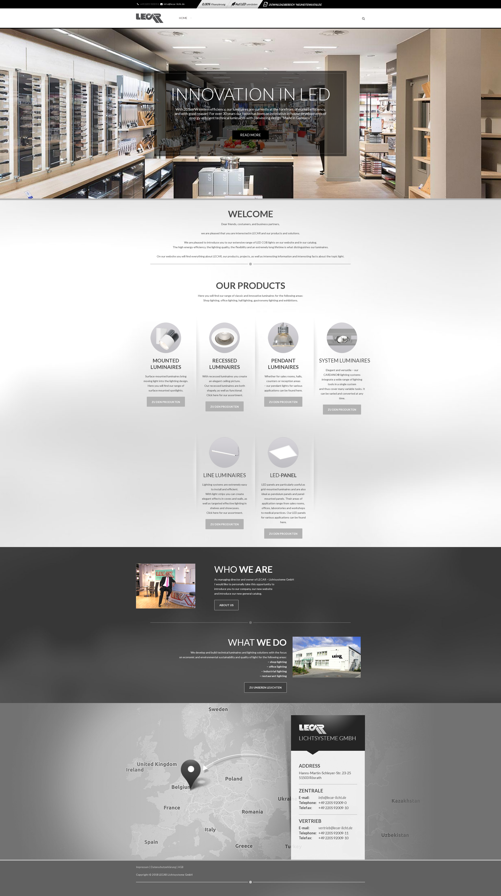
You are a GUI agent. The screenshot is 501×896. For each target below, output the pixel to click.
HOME (183, 18)
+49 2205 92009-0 (149, 4)
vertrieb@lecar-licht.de (335, 828)
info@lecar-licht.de (332, 798)
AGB (180, 867)
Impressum (142, 867)
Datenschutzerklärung (163, 867)
